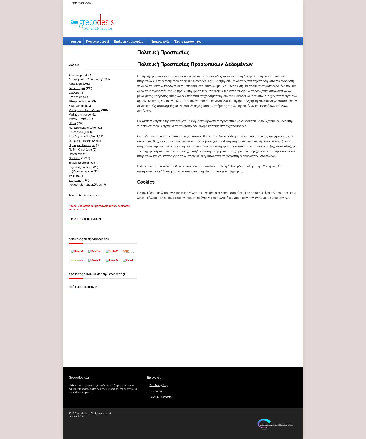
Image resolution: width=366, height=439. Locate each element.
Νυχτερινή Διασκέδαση (83, 127)
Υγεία (72, 175)
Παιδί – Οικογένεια (80, 149)
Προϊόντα (74, 158)
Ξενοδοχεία (76, 132)
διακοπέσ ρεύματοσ (90, 205)
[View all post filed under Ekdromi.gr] (77, 260)
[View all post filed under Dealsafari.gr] (77, 251)
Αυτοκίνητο (76, 83)
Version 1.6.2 (76, 416)
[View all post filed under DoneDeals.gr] (129, 251)
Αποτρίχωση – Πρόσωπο (84, 79)
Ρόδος (72, 205)
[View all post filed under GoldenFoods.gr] (95, 260)
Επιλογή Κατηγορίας (128, 41)
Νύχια (72, 123)
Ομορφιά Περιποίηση (82, 145)
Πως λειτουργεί (97, 41)
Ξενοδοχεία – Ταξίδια (82, 136)
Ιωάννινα (74, 209)
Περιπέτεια (75, 153)
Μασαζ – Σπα (77, 118)
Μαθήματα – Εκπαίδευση (84, 110)
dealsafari (124, 205)
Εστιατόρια (75, 97)
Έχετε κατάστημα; (188, 41)
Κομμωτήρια (76, 105)
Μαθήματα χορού (80, 114)
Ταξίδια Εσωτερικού (81, 162)
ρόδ (84, 209)
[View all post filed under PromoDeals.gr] (112, 260)
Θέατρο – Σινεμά (79, 101)
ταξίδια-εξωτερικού (80, 167)
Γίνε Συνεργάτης (158, 385)
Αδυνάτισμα (76, 75)
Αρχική (76, 41)
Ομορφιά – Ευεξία (80, 140)
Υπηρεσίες (75, 180)
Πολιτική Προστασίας (161, 396)
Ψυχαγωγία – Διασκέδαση (85, 184)
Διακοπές (110, 205)
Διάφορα (74, 92)
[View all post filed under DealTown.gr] (95, 251)
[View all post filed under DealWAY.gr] (112, 251)
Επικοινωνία (160, 41)
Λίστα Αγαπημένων (81, 3)
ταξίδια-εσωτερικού (81, 171)
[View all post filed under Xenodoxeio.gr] (129, 260)
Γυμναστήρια (77, 88)
